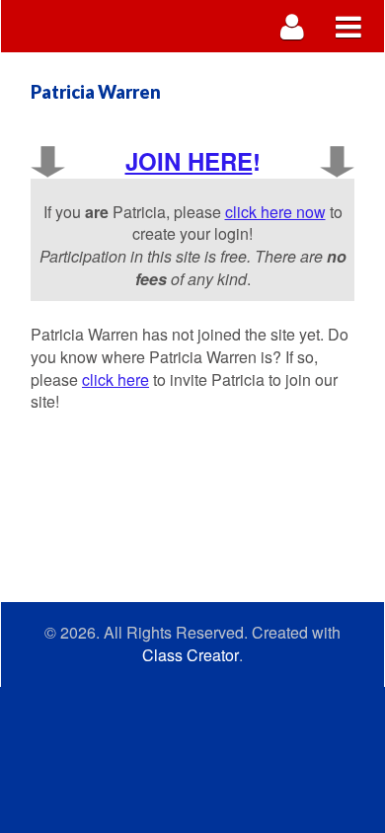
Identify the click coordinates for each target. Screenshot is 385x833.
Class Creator (190, 655)
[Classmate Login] (293, 26)
